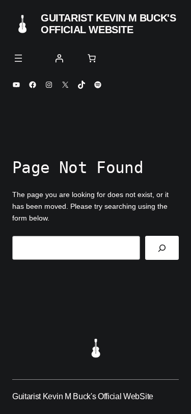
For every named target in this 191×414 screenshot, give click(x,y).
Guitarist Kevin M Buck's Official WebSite (108, 23)
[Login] (59, 58)
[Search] (162, 248)
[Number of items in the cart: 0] (91, 58)
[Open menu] (18, 58)
